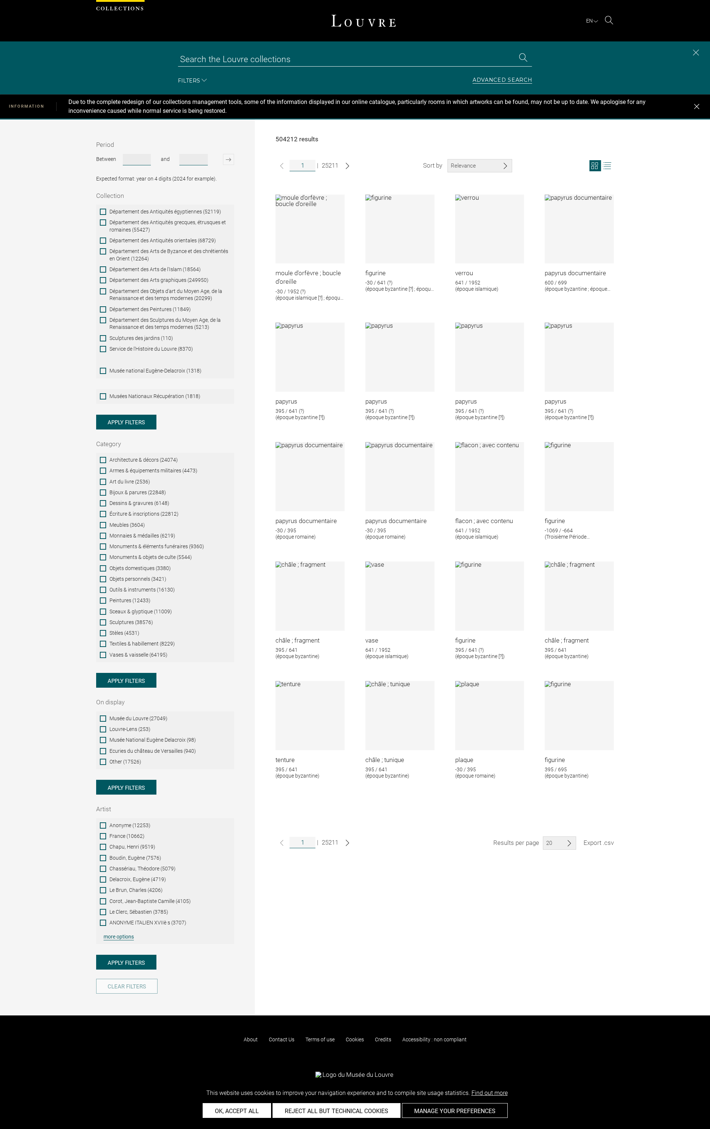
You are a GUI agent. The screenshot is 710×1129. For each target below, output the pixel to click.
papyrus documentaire (575, 273)
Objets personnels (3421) (137, 579)
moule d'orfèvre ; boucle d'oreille (308, 277)
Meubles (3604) (127, 525)
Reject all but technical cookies (336, 1111)
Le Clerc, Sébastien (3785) (138, 912)
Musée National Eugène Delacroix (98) (152, 740)
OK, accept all (237, 1111)
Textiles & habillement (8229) (142, 644)
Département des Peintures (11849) (150, 309)
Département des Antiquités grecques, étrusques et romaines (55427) (167, 226)
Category (108, 444)
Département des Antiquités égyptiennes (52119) (165, 212)
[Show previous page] (281, 166)
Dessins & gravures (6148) (139, 503)
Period (105, 144)
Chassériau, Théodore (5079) (142, 869)
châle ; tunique (384, 760)
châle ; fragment (297, 640)
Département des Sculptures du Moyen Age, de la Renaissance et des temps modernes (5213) (165, 323)
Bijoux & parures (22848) (137, 492)
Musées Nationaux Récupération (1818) (154, 396)
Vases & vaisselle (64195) (138, 655)
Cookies (355, 1039)
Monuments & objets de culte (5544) (150, 557)
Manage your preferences (455, 1111)
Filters (189, 80)
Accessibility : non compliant (434, 1039)
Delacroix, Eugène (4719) (137, 879)
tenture (285, 760)
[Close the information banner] (696, 106)
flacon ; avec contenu (484, 521)
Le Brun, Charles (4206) (136, 890)
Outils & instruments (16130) (142, 590)
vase (371, 640)
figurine (375, 273)
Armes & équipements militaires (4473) (153, 470)
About (251, 1039)
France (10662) (127, 836)
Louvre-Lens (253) (130, 729)
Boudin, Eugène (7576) (135, 858)
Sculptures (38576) (131, 622)
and (165, 159)
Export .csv (599, 842)
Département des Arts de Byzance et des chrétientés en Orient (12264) (168, 255)
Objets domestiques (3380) (140, 568)
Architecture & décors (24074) (143, 460)
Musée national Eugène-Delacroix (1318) (155, 371)
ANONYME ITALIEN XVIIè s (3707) (147, 923)
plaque (464, 760)
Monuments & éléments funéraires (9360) (156, 546)
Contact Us (281, 1039)
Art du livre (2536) (129, 482)
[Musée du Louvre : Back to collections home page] (363, 20)
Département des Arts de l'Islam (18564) (155, 269)
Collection (110, 195)
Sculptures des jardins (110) (141, 338)
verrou (464, 273)
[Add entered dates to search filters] (222, 159)
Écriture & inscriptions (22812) (144, 514)
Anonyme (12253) (130, 825)
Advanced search (502, 80)
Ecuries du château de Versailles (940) (152, 751)
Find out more (489, 1092)
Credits (383, 1039)
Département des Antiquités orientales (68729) (162, 240)
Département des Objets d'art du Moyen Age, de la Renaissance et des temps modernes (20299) (165, 294)
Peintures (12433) (130, 600)
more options (119, 937)
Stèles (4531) (124, 633)
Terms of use (320, 1039)
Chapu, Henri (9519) (132, 847)
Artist (103, 809)
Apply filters (126, 422)
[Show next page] (347, 166)
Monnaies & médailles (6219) (142, 536)
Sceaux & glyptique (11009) (140, 611)
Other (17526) (125, 762)
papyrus (286, 401)
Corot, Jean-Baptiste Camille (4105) (150, 901)
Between (106, 159)
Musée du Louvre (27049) (138, 718)
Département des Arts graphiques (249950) (159, 280)
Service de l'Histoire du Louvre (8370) (151, 349)
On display (110, 702)
